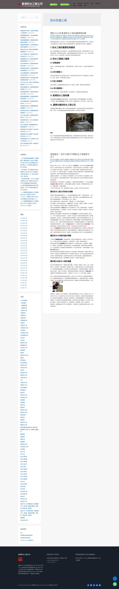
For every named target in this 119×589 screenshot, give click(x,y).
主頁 (74, 3)
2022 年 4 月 (23, 265)
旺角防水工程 (23, 367)
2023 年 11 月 (23, 223)
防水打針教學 (23, 484)
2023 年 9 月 (23, 228)
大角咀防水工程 (24, 328)
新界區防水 (23, 360)
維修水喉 (22, 405)
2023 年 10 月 (23, 225)
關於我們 (79, 3)
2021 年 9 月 (23, 280)
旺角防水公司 (23, 365)
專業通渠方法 (23, 345)
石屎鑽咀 (22, 402)
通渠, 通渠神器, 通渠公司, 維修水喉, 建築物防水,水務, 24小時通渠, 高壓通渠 (29, 429)
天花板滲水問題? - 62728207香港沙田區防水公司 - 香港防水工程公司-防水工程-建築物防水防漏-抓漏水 (29, 181)
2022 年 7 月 (23, 258)
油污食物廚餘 (23, 387)
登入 (21, 533)
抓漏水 (22, 357)
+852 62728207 (51, 562)
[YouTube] (100, 585)
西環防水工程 (23, 422)
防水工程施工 (23, 471)
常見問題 (79, 5)
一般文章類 (23, 303)
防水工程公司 (23, 464)
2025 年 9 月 (23, 218)
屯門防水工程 (23, 347)
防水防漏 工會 (23, 491)
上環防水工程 (23, 310)
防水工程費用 (23, 479)
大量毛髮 (22, 330)
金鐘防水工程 (23, 444)
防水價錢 (22, 449)
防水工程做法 (23, 456)
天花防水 (22, 337)
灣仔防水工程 (23, 397)
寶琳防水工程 (23, 342)
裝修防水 (22, 417)
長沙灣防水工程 (24, 446)
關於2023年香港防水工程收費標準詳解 (68, 33)
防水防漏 (22, 489)
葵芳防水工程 (23, 412)
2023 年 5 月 (23, 238)
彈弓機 (22, 352)
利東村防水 (23, 318)
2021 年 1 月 (23, 288)
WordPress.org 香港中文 (26, 540)
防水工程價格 (23, 459)
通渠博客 (22, 434)
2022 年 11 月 (23, 253)
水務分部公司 (23, 377)
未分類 (22, 370)
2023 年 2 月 (23, 245)
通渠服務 (22, 441)
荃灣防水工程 (23, 410)
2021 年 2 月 (23, 285)
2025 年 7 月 (23, 220)
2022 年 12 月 (23, 250)
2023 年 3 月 (23, 243)
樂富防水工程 (23, 375)
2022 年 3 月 (23, 268)
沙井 (21, 380)
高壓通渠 (22, 517)
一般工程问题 (23, 300)
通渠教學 (22, 436)
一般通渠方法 (23, 308)
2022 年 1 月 (23, 270)
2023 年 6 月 (23, 235)
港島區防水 (23, 390)
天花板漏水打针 (24, 335)
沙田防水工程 (23, 382)
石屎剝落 (22, 400)
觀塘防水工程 (23, 425)
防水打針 (22, 481)
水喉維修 (97, 3)
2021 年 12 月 (23, 273)
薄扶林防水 (23, 415)
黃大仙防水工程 (24, 520)
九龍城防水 (23, 315)
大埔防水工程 (23, 325)
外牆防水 (22, 323)
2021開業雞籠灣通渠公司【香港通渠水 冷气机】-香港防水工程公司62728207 (29, 203)
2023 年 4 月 (23, 240)
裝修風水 (22, 420)
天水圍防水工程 (24, 333)
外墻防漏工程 (23, 320)
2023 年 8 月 (23, 230)
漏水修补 (22, 392)
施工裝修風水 (23, 362)
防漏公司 (22, 496)
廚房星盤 (22, 350)
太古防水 (22, 340)
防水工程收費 (23, 469)
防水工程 (86, 3)
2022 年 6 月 (23, 260)
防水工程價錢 (23, 461)
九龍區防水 (23, 313)
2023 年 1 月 (23, 248)
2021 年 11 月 (23, 275)
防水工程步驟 (23, 476)
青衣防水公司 (23, 499)
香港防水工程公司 (32, 3)
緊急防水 (22, 407)
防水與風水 (23, 486)
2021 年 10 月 (23, 278)
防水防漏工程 (23, 494)
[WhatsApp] (88, 585)
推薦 (74, 5)
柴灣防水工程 (23, 372)
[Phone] (94, 585)
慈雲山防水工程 (24, 355)
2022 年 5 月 (23, 263)
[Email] (97, 585)
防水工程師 (23, 466)
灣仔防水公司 (23, 395)
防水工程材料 (23, 474)
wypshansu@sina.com (53, 560)
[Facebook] (91, 585)
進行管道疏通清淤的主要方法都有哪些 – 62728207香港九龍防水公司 (29, 187)
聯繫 (85, 5)
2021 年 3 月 (23, 283)
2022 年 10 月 (23, 255)
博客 (92, 3)
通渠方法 (22, 439)
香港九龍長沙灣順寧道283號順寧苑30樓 (57, 558)
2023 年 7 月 (23, 233)
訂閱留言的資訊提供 (25, 537)
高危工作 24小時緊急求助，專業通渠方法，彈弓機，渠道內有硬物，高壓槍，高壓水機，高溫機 (29, 506)
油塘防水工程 (23, 385)
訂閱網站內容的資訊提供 (26, 535)
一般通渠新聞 (23, 305)
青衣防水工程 (23, 501)
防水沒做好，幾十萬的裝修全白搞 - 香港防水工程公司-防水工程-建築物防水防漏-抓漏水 (29, 172)
